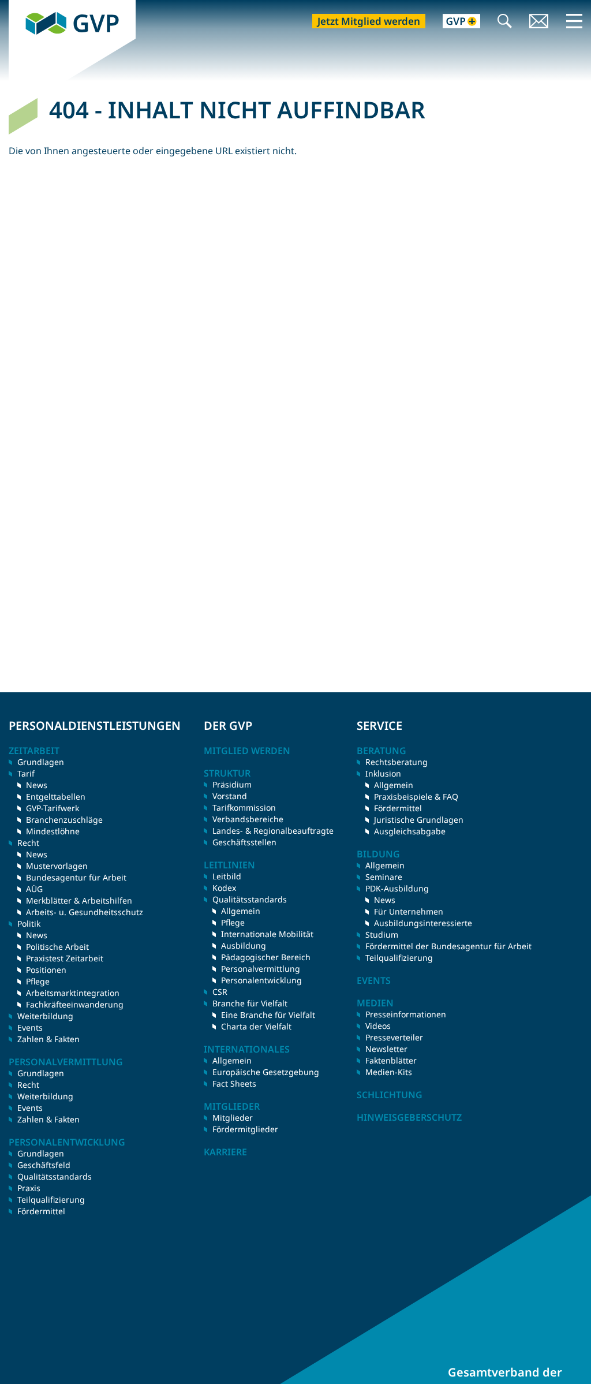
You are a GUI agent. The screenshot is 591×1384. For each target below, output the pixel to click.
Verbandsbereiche (247, 819)
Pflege (38, 981)
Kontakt (539, 22)
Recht (28, 1084)
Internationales (247, 1049)
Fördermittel (41, 1211)
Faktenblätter (391, 1060)
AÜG (34, 888)
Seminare (383, 876)
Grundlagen (40, 761)
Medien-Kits (388, 1071)
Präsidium (232, 784)
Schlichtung (389, 1094)
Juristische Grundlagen (418, 819)
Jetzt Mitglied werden (368, 21)
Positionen (46, 969)
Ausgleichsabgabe (410, 831)
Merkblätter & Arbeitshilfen (79, 900)
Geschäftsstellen (244, 842)
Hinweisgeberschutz (409, 1117)
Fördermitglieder (245, 1129)
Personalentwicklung (261, 980)
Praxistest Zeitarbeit (64, 958)
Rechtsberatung (396, 761)
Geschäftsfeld (43, 1164)
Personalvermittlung (260, 968)
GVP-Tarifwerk (52, 808)
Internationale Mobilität (267, 933)
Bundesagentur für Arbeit (76, 877)
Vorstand (229, 795)
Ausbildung (243, 945)
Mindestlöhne (53, 831)
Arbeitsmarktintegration (72, 992)
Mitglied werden (247, 750)
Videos (378, 1025)
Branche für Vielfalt (249, 1003)
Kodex (224, 887)
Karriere (225, 1152)
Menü (574, 20)
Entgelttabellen (55, 796)
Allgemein (240, 910)
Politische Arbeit (57, 946)
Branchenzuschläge (64, 819)
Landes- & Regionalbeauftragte (273, 830)
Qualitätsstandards (54, 1176)
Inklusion (383, 773)
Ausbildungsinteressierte (423, 922)
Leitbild (226, 876)
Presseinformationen (405, 1014)
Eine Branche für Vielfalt (268, 1014)
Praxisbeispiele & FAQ (416, 796)
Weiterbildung (45, 1015)
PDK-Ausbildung (397, 888)
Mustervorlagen (57, 865)
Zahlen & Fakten (48, 1039)
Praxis (28, 1187)
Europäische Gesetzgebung (265, 1071)
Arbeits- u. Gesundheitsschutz (84, 911)
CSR (219, 991)
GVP (18, 6)
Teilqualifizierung (51, 1199)
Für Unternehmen (408, 911)
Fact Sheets (234, 1083)
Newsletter (386, 1048)
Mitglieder (232, 1117)
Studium (381, 934)
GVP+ (454, 22)
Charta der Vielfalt (256, 1026)
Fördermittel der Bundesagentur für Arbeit (448, 946)
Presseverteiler (394, 1037)
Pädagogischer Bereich (266, 957)
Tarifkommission (244, 807)
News (36, 784)
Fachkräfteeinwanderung (75, 1004)
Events (30, 1027)
